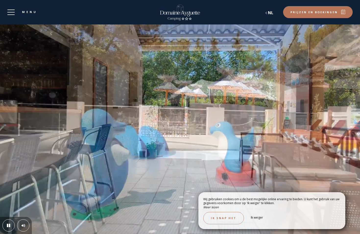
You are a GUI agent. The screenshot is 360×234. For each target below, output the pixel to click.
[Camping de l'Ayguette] (180, 12)
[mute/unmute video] (23, 225)
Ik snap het (223, 218)
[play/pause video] (8, 225)
